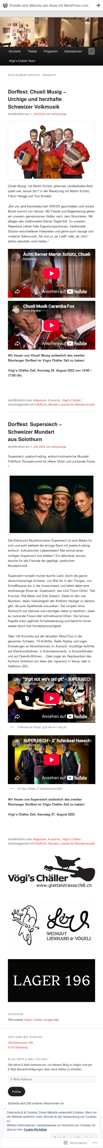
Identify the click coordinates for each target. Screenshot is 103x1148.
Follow (16, 1091)
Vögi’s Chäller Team (22, 61)
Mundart (54, 404)
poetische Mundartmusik (78, 404)
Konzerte (15, 51)
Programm (50, 51)
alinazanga (59, 114)
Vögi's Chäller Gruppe (39, 1019)
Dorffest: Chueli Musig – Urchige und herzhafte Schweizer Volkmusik (37, 99)
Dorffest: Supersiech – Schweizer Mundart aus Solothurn (35, 431)
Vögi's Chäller (71, 400)
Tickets (32, 51)
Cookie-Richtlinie (35, 1129)
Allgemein (39, 400)
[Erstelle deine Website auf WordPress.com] (51, 5)
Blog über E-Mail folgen (27, 1059)
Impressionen (73, 51)
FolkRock (40, 404)
